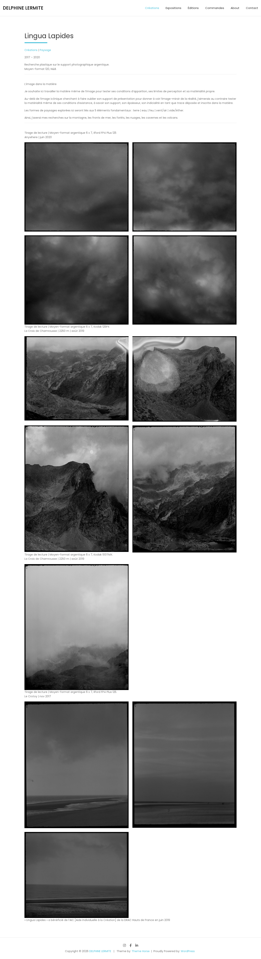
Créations (152, 8)
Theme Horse (141, 951)
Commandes (214, 8)
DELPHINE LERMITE (23, 8)
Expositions (173, 8)
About (235, 8)
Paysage (45, 50)
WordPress (188, 951)
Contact (252, 8)
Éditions (193, 8)
